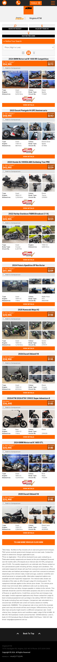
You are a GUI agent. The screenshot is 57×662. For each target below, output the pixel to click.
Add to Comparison (13, 68)
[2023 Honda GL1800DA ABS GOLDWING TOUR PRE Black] (28, 183)
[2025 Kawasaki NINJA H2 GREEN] (28, 330)
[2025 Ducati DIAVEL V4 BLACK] (28, 374)
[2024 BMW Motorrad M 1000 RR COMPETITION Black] (28, 79)
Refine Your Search (12, 41)
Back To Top (28, 633)
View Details (28, 105)
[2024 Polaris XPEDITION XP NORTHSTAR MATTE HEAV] (28, 286)
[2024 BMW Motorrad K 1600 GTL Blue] (28, 463)
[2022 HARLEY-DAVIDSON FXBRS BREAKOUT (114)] (28, 234)
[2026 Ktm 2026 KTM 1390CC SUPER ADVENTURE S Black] (28, 419)
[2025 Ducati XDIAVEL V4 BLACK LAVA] (28, 515)
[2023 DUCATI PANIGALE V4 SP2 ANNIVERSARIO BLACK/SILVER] (28, 131)
